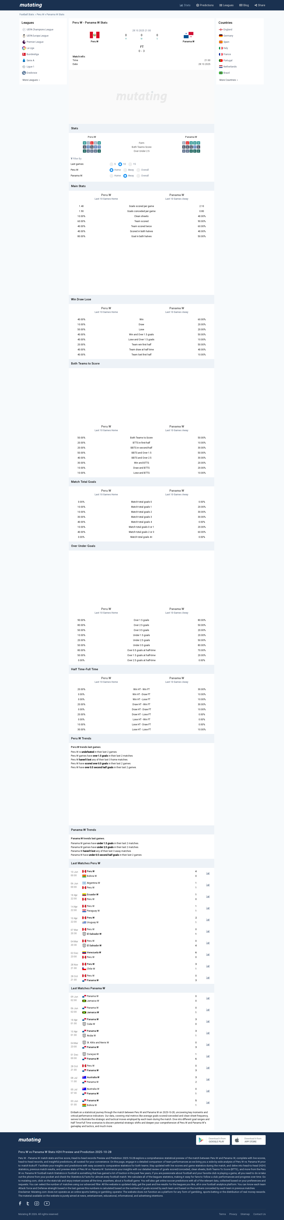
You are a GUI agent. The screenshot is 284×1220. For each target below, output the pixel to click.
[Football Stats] (31, 5)
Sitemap (245, 1214)
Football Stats (27, 14)
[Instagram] (39, 1203)
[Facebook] (22, 1203)
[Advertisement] (141, 97)
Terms (222, 1214)
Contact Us (259, 1214)
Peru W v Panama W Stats (50, 14)
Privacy (233, 1214)
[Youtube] (48, 1203)
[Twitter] (30, 1203)
